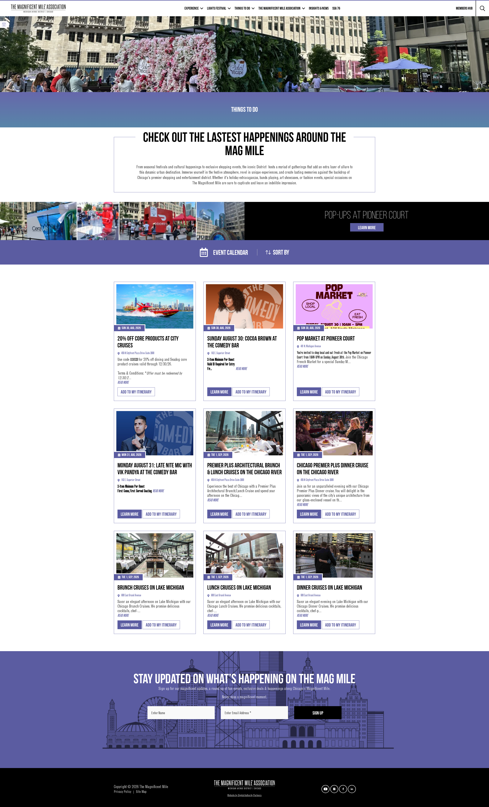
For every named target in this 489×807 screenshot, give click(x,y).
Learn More (367, 228)
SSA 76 (336, 8)
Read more (123, 383)
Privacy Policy (122, 792)
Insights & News (319, 8)
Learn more (219, 392)
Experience (192, 8)
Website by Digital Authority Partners (244, 795)
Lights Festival (216, 8)
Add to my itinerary (136, 392)
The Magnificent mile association (279, 8)
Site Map (141, 792)
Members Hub (462, 10)
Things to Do (242, 8)
